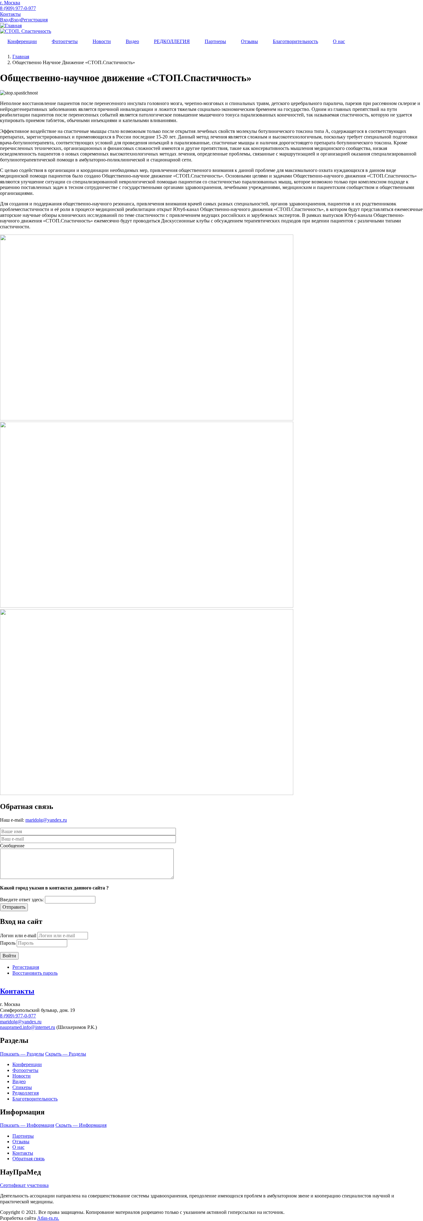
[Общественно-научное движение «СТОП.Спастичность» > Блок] (146, 418)
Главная (20, 56)
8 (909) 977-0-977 (18, 8)
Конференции (22, 41)
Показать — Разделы (22, 1053)
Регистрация (34, 19)
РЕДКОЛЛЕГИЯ (172, 41)
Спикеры (22, 1087)
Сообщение (12, 845)
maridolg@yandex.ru (46, 820)
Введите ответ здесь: (22, 899)
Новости (102, 41)
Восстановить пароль (35, 973)
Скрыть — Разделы (65, 1053)
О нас (339, 41)
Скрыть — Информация (81, 1125)
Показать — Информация (27, 1125)
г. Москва (10, 2)
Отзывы (249, 41)
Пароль (7, 943)
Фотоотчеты (65, 41)
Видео (132, 41)
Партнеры (215, 41)
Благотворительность (295, 41)
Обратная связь (28, 1158)
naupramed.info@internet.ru (27, 1027)
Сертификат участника (24, 1185)
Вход (5, 19)
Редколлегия (25, 1093)
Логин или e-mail (18, 935)
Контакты (10, 14)
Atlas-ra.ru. (48, 1218)
